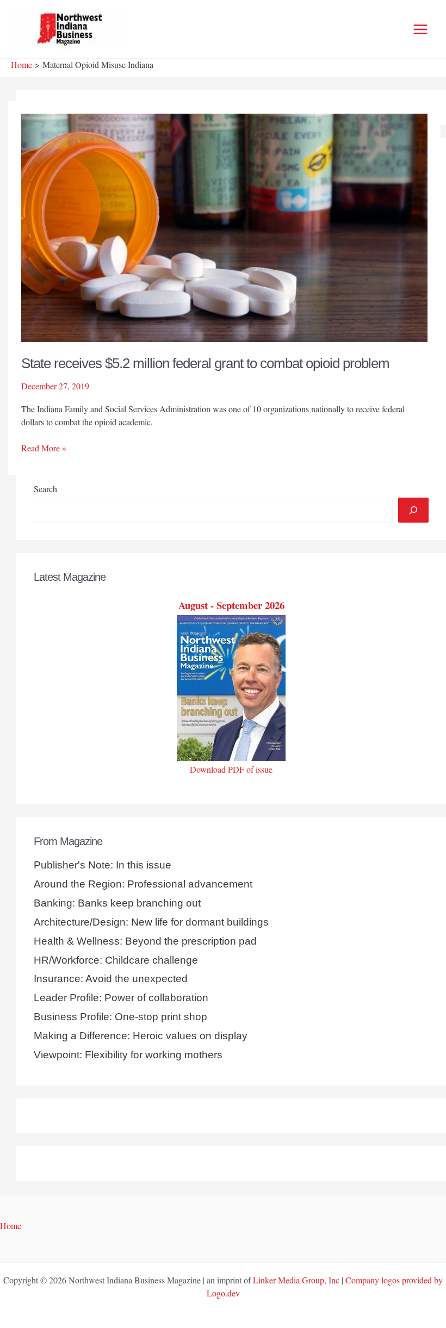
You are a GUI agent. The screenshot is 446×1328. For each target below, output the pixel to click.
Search (45, 488)
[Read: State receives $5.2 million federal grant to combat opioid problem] (224, 226)
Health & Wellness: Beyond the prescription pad (145, 941)
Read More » (43, 448)
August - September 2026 (231, 605)
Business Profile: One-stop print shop (120, 1016)
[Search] (413, 510)
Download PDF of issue (231, 769)
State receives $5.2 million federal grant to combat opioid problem (205, 363)
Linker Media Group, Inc (296, 1280)
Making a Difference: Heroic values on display (140, 1035)
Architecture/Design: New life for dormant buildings (151, 922)
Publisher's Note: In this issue (102, 865)
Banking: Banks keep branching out (117, 903)
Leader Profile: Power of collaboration (121, 997)
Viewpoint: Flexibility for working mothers (128, 1054)
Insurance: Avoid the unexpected (111, 978)
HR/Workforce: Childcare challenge (116, 960)
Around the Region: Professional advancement (143, 884)
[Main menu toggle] (420, 29)
